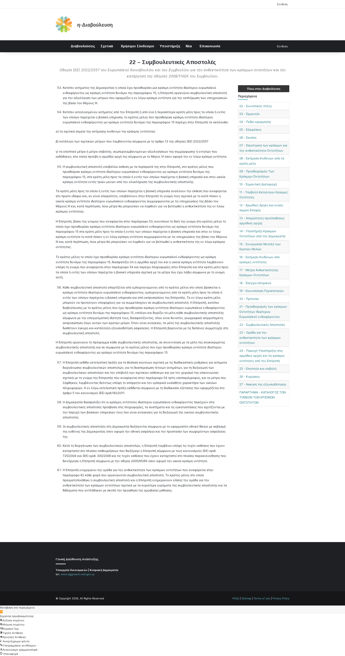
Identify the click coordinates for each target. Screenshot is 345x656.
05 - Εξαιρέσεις (250, 129)
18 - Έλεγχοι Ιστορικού (255, 283)
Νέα (189, 46)
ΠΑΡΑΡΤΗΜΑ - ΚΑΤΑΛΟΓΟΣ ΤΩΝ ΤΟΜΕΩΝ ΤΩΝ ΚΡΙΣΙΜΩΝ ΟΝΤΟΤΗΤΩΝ (262, 397)
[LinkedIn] (67, 581)
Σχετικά (107, 46)
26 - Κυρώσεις (249, 376)
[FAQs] (72, 581)
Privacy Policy (281, 598)
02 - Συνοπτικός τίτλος (255, 106)
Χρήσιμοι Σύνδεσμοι (137, 46)
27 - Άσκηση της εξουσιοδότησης (262, 384)
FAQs (235, 598)
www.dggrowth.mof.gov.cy (77, 574)
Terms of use (262, 598)
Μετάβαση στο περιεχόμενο (17, 607)
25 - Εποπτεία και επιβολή (258, 368)
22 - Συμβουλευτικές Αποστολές (262, 325)
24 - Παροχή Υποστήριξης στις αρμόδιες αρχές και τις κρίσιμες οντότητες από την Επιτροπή (262, 356)
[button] (1, 611)
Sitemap (246, 598)
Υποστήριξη (170, 46)
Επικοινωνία (210, 46)
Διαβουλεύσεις (83, 46)
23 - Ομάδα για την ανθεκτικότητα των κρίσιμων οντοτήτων (260, 338)
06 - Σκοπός (248, 137)
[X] (62, 581)
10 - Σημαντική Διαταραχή (258, 184)
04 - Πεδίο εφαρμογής (255, 122)
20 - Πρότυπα (249, 299)
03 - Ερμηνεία (249, 114)
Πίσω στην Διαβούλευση (263, 88)
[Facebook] (58, 581)
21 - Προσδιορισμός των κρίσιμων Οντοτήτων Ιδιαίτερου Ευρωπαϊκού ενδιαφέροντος (263, 312)
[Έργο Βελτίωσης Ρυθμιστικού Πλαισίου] (84, 24)
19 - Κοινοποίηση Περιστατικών (261, 291)
